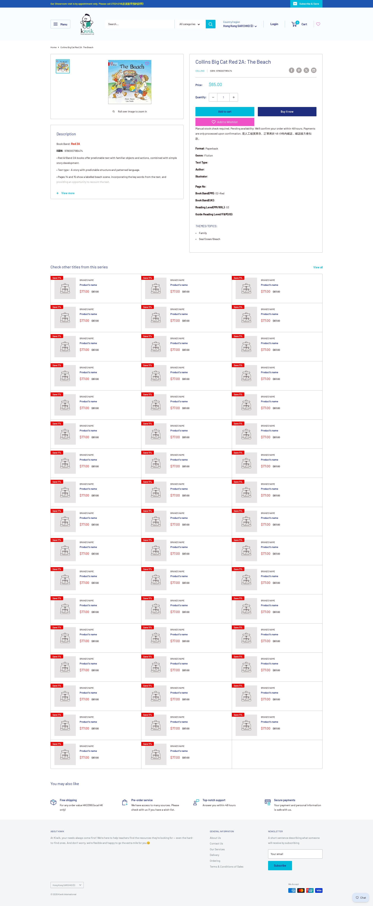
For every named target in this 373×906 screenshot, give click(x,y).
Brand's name (87, 280)
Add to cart (224, 111)
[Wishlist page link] (318, 24)
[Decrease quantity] (213, 97)
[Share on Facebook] (291, 70)
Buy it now (287, 111)
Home (54, 47)
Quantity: (201, 97)
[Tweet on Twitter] (306, 70)
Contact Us (216, 843)
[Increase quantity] (234, 97)
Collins (199, 70)
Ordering (215, 860)
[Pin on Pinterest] (299, 70)
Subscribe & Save (309, 3)
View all (318, 267)
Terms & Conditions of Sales (226, 866)
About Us (215, 837)
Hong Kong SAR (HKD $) (64, 885)
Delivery (214, 854)
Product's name (88, 284)
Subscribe (280, 865)
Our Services (217, 849)
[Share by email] (313, 70)
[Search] (210, 24)
